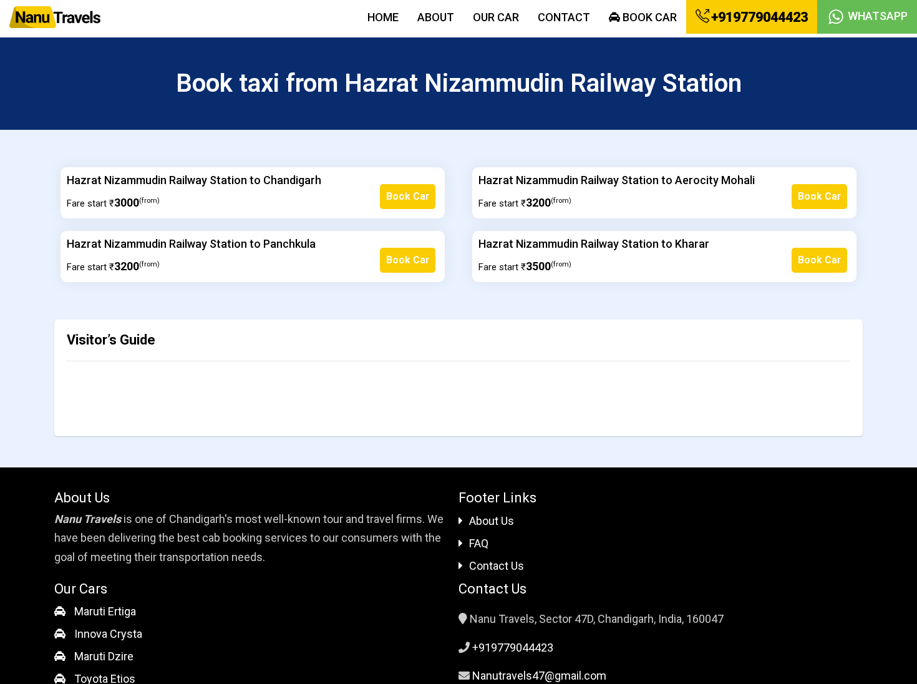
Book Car (648, 17)
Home (383, 17)
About (435, 17)
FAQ (478, 543)
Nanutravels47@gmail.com (539, 675)
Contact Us (496, 565)
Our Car (496, 17)
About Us (491, 520)
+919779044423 (758, 17)
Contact (564, 17)
